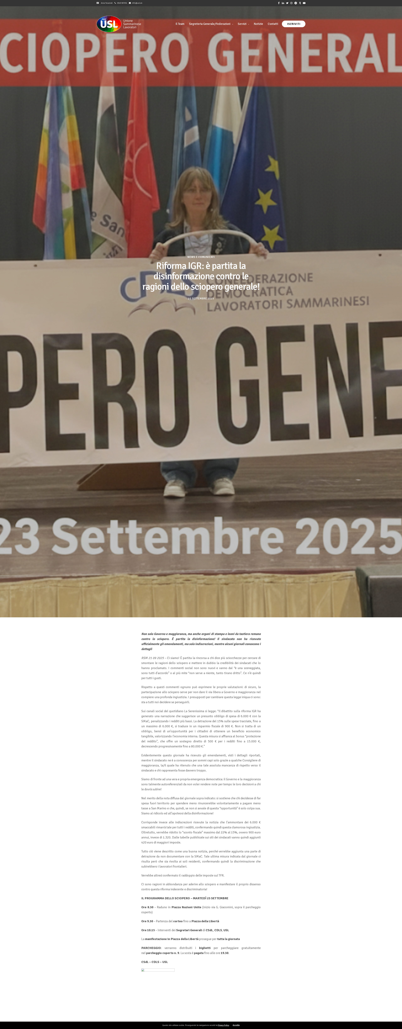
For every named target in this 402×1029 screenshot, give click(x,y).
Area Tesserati (106, 3)
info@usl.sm (137, 3)
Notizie (258, 24)
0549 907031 (122, 3)
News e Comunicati (201, 257)
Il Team (180, 24)
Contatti (273, 24)
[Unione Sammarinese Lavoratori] (119, 24)
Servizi (242, 24)
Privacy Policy (223, 1025)
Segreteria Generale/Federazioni (209, 24)
